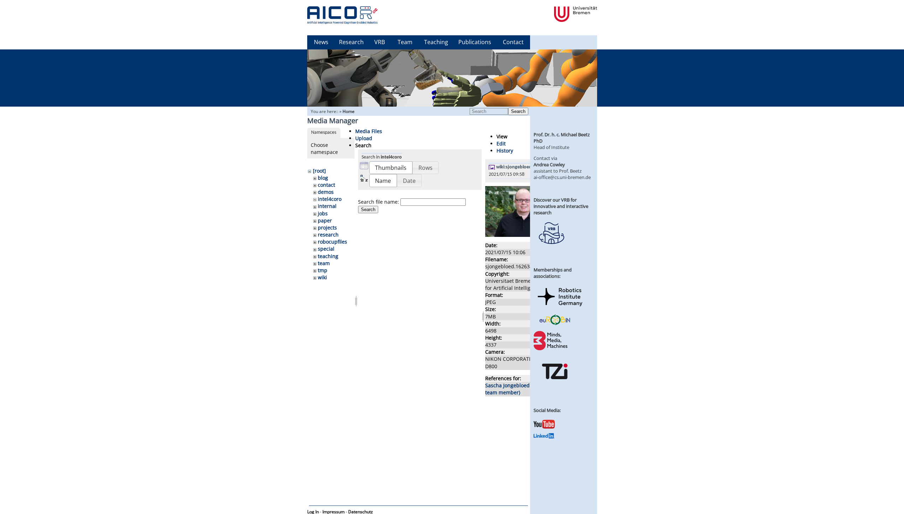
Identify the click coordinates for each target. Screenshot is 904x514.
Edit (501, 143)
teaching (328, 256)
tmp (322, 270)
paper (325, 220)
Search (518, 111)
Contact (513, 42)
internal (327, 206)
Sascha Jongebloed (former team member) (517, 389)
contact (326, 184)
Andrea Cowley (549, 164)
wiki (322, 277)
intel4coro (329, 199)
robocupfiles (332, 241)
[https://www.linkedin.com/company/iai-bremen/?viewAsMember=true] (544, 437)
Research (351, 42)
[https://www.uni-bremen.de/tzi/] (555, 385)
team (324, 263)
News (321, 42)
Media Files (368, 131)
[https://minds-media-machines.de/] (551, 349)
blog (323, 177)
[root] (319, 170)
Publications (474, 42)
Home (349, 111)
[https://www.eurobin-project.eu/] (555, 324)
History (504, 150)
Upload (363, 138)
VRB (379, 42)
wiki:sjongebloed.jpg (518, 167)
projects (327, 227)
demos (326, 192)
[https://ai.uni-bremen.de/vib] (551, 249)
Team (405, 42)
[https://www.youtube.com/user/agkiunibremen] (544, 427)
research (328, 234)
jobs (323, 213)
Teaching (436, 42)
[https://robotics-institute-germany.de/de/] (560, 307)
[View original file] (523, 235)
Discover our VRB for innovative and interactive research (561, 206)
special (326, 248)
